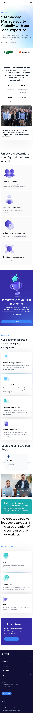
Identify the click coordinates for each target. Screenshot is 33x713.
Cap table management (13, 257)
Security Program (5, 707)
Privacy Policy (13, 707)
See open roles (11, 639)
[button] (31, 2)
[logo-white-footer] (16, 654)
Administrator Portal (12, 207)
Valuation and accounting (14, 233)
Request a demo (16, 322)
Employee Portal (10, 181)
